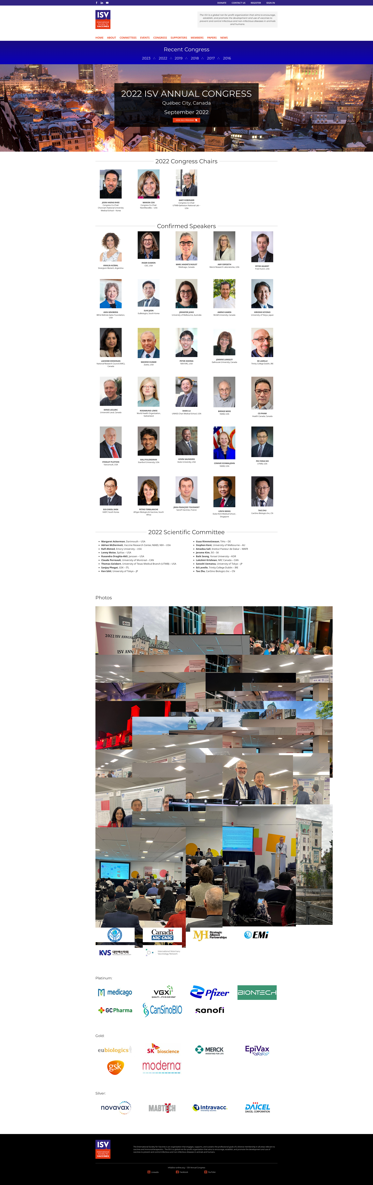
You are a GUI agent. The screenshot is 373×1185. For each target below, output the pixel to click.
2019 (179, 58)
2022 (163, 58)
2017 (211, 58)
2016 (227, 58)
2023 (146, 58)
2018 (195, 58)
